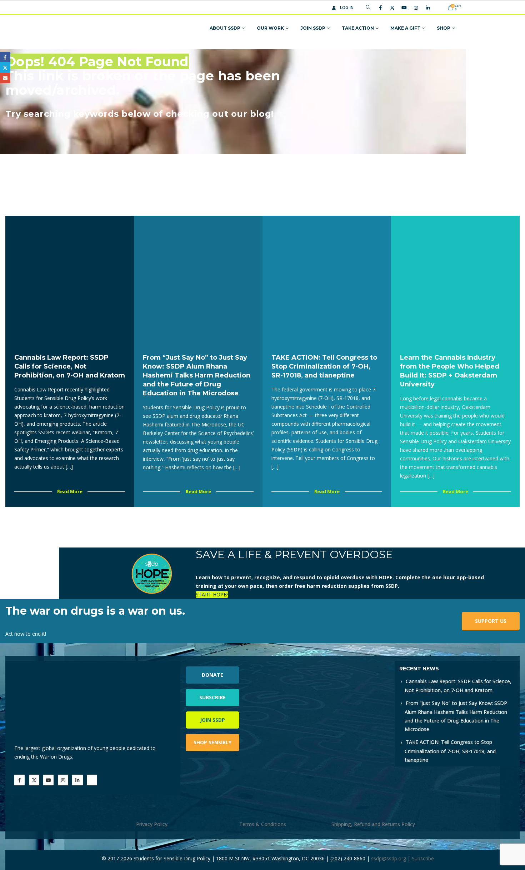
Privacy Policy (152, 824)
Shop (443, 28)
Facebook (5, 57)
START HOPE (211, 594)
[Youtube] (404, 7)
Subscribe (212, 697)
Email (5, 78)
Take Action (358, 28)
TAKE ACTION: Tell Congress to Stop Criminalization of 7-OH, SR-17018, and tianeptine (450, 751)
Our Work (270, 28)
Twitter (5, 67)
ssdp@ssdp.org (388, 858)
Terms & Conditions (262, 824)
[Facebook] (380, 7)
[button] (368, 7)
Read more (69, 491)
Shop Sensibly (212, 742)
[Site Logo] (92, 28)
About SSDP (225, 28)
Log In (347, 7)
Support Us (490, 621)
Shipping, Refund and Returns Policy (373, 824)
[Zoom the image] (341, 665)
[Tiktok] (439, 7)
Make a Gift (405, 28)
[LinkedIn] (427, 7)
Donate (212, 674)
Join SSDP (312, 28)
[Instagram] (416, 7)
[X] (392, 7)
